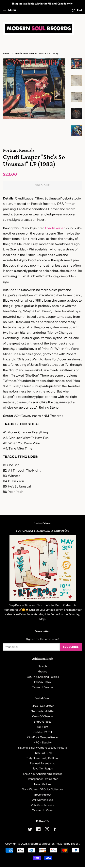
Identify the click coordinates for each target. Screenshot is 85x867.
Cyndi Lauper (55, 228)
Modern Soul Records (41, 843)
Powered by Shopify (68, 843)
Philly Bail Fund (42, 752)
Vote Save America (42, 805)
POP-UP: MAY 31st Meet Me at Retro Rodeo (42, 530)
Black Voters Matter (42, 711)
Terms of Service (42, 687)
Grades (42, 671)
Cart (79, 10)
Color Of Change (42, 716)
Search (42, 666)
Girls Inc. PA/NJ (42, 732)
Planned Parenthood (42, 763)
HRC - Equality (43, 742)
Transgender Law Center (42, 778)
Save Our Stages (42, 768)
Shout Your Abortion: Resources (42, 773)
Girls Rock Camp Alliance (42, 737)
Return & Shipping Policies (42, 676)
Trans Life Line (42, 784)
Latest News (42, 523)
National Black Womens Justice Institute (42, 747)
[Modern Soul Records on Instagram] (47, 830)
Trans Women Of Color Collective (42, 789)
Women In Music (42, 810)
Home (6, 53)
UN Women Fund (42, 799)
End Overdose (42, 721)
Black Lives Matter (42, 705)
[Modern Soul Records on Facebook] (38, 830)
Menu (12, 10)
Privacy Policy (42, 681)
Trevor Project (42, 794)
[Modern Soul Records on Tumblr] (55, 830)
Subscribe (71, 647)
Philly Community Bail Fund (42, 758)
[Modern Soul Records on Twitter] (30, 830)
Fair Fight (42, 726)
